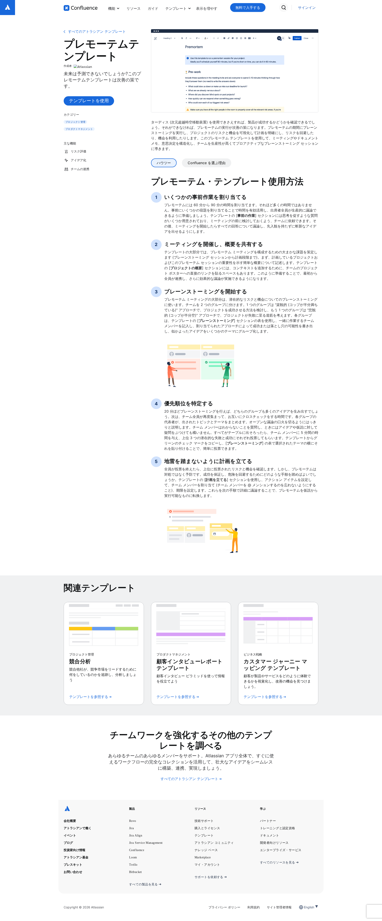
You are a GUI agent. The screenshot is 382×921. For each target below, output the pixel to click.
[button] (206, 7)
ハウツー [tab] (164, 163)
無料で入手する (247, 7)
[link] (306, 8)
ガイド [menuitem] (153, 8)
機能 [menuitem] (111, 8)
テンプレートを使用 (89, 100)
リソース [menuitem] (133, 8)
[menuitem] (206, 7)
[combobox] (304, 907)
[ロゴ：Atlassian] (7, 7)
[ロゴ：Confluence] (80, 8)
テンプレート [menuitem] (176, 8)
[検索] (283, 7)
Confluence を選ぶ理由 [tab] (206, 163)
